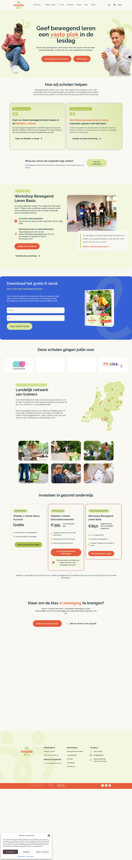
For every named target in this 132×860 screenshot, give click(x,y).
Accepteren (10, 852)
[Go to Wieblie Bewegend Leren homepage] (18, 4)
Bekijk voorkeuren (42, 852)
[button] (49, 835)
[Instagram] (106, 785)
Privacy (51, 785)
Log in (120, 5)
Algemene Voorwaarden (61, 785)
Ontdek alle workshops (26, 256)
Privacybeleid (21, 856)
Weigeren (26, 852)
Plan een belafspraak (47, 623)
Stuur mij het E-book (19, 326)
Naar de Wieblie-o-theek (27, 138)
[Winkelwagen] (114, 5)
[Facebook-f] (102, 785)
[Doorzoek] (109, 5)
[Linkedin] (109, 785)
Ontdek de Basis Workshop (85, 138)
